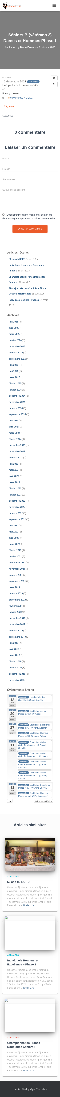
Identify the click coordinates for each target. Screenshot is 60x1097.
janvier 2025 (15, 389)
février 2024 (15, 439)
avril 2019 (14, 649)
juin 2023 (13, 464)
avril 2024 (14, 426)
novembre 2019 (17, 624)
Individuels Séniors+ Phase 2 (24, 300)
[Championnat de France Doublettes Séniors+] (30, 1015)
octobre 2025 (16, 352)
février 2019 (15, 661)
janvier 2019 (15, 667)
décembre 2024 (17, 396)
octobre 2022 (16, 513)
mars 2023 (14, 482)
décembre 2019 (17, 618)
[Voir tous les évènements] (54, 78)
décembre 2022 (17, 501)
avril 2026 (14, 328)
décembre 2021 (17, 562)
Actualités (13, 877)
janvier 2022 (15, 556)
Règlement (10, 106)
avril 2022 (14, 538)
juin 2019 (13, 643)
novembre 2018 (17, 680)
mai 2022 (13, 531)
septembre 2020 (17, 599)
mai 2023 (13, 470)
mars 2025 (14, 377)
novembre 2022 (17, 507)
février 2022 (15, 550)
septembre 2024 (17, 414)
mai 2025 (13, 371)
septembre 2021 (17, 581)
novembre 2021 (17, 569)
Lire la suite (28, 905)
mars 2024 (14, 433)
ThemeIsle (41, 1089)
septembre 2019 (17, 637)
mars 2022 (14, 544)
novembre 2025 (17, 346)
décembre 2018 (17, 674)
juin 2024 (13, 420)
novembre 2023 (17, 451)
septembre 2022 (17, 519)
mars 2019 (14, 655)
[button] (54, 84)
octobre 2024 (16, 408)
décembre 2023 (17, 445)
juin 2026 (13, 321)
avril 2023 (14, 476)
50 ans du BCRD (17, 259)
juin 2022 (13, 525)
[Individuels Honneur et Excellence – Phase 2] (30, 933)
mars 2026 (14, 334)
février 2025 (15, 383)
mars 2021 (14, 587)
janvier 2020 (15, 612)
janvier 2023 (15, 494)
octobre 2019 (16, 630)
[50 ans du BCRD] (30, 854)
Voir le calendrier (42, 800)
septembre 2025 (17, 359)
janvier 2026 (15, 340)
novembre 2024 (17, 402)
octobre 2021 (16, 575)
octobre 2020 (16, 593)
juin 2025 (13, 365)
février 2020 (15, 606)
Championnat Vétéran (21, 98)
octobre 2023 (16, 457)
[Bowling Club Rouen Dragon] (12, 6)
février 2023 (15, 488)
